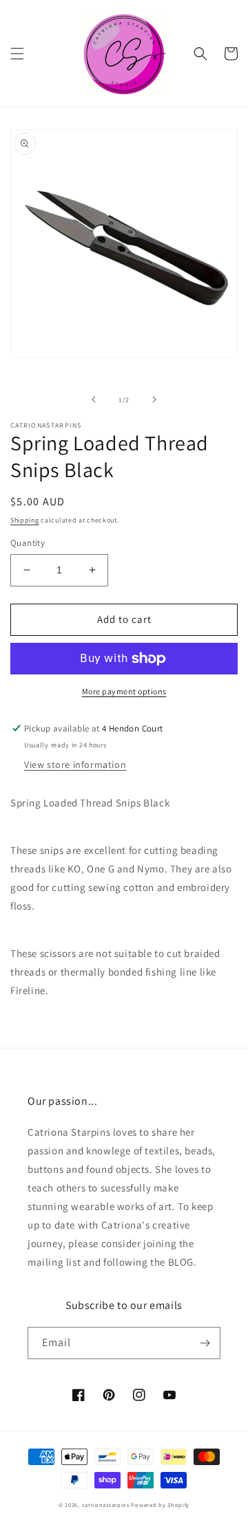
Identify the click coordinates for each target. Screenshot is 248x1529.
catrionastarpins (106, 1504)
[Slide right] (154, 399)
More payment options (124, 691)
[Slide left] (94, 399)
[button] (17, 53)
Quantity (27, 543)
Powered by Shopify (160, 1504)
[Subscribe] (204, 1343)
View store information (75, 764)
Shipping (24, 520)
